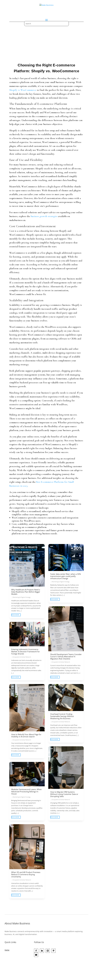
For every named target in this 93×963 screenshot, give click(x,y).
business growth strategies (44, 216)
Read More (15, 615)
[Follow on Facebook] (36, 951)
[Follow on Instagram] (48, 951)
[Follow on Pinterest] (53, 951)
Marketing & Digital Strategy (22, 597)
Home (7, 950)
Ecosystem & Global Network (61, 662)
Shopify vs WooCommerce (22, 90)
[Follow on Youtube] (36, 955)
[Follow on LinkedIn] (42, 951)
